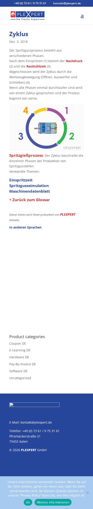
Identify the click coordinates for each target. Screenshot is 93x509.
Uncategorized (20, 378)
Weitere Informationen (53, 502)
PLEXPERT (67, 214)
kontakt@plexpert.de (36, 422)
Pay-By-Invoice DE (22, 364)
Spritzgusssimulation (29, 185)
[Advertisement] (46, 279)
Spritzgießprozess (26, 155)
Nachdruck (74, 61)
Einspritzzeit (21, 180)
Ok (28, 502)
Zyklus (18, 34)
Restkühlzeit (36, 66)
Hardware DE (19, 357)
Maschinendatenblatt (29, 191)
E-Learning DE (19, 350)
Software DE (18, 371)
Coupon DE (17, 343)
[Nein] (87, 492)
